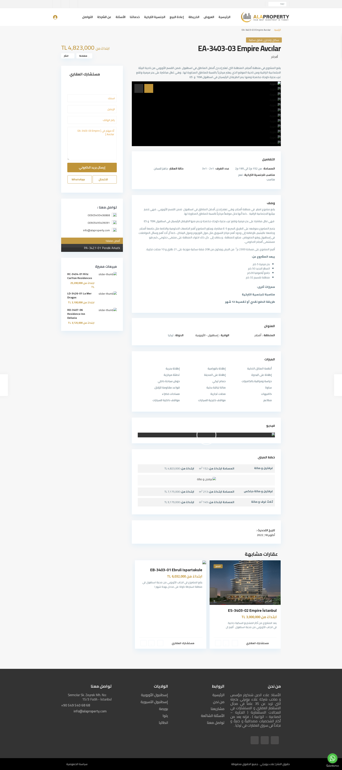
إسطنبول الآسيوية (154, 702)
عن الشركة (104, 17)
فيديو (270, 425)
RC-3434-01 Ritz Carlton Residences (79, 276)
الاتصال (103, 179)
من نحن (218, 702)
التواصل (87, 17)
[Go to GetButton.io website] (332, 766)
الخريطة (193, 17)
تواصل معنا (215, 722)
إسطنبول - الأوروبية (206, 335)
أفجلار (274, 57)
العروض (209, 17)
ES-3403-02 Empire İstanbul (252, 610)
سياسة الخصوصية (76, 764)
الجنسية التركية (154, 17)
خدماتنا (135, 17)
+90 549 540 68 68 (75, 705)
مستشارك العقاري (257, 643)
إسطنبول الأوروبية (154, 695)
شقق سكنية (255, 40)
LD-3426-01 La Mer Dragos (79, 295)
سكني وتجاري (271, 40)
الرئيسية (224, 17)
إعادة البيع (177, 17)
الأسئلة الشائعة (212, 715)
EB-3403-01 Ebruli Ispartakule (176, 569)
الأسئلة (120, 17)
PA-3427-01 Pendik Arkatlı (102, 248)
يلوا (165, 715)
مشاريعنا (217, 708)
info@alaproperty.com (90, 711)
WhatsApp (79, 179)
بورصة (163, 708)
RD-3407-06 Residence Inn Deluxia (76, 313)
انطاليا (163, 722)
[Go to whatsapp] (332, 758)
